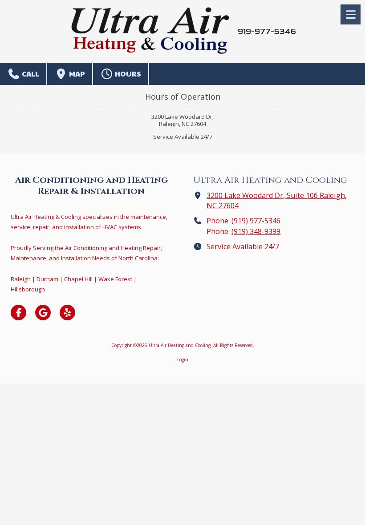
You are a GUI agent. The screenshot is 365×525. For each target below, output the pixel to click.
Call (29, 74)
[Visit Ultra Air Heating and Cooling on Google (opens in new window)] (43, 312)
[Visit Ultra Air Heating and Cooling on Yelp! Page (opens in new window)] (67, 312)
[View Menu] (351, 14)
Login (182, 359)
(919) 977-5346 (255, 221)
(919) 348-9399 (255, 231)
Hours (127, 74)
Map (76, 74)
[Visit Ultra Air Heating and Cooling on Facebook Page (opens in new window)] (18, 312)
